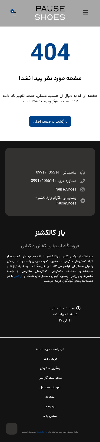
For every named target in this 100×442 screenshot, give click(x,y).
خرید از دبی (50, 358)
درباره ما (50, 406)
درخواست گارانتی (50, 377)
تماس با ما (50, 416)
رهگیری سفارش (50, 368)
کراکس (18, 276)
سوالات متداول (50, 387)
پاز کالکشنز (41, 432)
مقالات (50, 397)
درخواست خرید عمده (50, 349)
